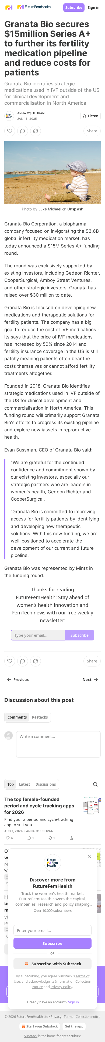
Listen (93, 116)
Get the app (74, 1026)
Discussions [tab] (46, 784)
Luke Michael (49, 209)
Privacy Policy (61, 986)
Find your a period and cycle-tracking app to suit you (38, 822)
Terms (68, 1016)
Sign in (94, 7)
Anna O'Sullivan (30, 113)
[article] (52, 818)
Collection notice (88, 1016)
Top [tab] (11, 784)
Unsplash (75, 209)
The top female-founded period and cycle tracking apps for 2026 (39, 806)
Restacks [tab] (40, 717)
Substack (30, 1036)
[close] (89, 856)
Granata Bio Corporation (30, 224)
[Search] (95, 784)
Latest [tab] (24, 784)
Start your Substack (42, 1026)
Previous (21, 679)
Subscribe (73, 7)
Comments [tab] (17, 717)
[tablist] (27, 717)
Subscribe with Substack (56, 963)
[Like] (9, 131)
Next (87, 679)
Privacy (56, 1016)
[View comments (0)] (22, 131)
